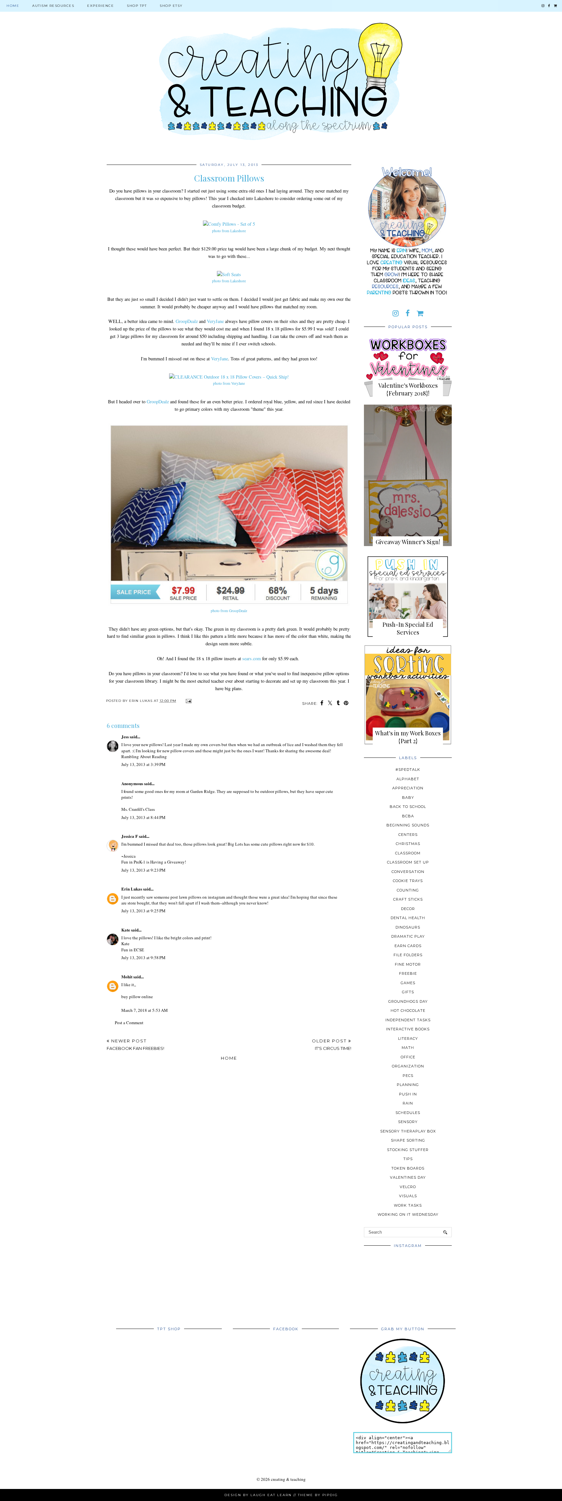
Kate (125, 930)
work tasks (408, 1205)
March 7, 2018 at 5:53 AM (144, 1010)
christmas (408, 843)
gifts (408, 992)
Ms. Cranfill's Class (138, 809)
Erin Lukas (131, 889)
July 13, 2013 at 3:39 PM (143, 764)
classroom (408, 853)
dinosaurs (407, 927)
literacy (408, 1038)
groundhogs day (408, 1001)
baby (408, 797)
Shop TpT (137, 6)
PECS (408, 1075)
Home (13, 6)
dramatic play (408, 936)
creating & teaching (288, 1479)
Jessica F (129, 836)
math (408, 1047)
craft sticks (408, 899)
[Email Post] (188, 701)
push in (408, 1094)
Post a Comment (129, 1022)
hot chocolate (408, 1010)
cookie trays (408, 880)
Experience (100, 6)
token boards (407, 1168)
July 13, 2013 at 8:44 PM (143, 817)
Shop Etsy (171, 6)
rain (408, 1103)
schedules (407, 1112)
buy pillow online (137, 996)
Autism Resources (53, 6)
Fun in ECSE (132, 950)
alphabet (407, 779)
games (408, 983)
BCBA (408, 816)
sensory (408, 1121)
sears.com (251, 658)
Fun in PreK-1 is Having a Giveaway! (153, 862)
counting (408, 890)
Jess (125, 736)
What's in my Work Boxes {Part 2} (408, 737)
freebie (408, 973)
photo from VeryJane (229, 383)
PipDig (330, 1495)
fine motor (408, 964)
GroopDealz (187, 321)
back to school (408, 806)
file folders (408, 955)
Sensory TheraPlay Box (408, 1131)
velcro (408, 1187)
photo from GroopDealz (229, 610)
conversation (408, 871)
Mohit (126, 976)
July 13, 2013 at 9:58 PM (143, 957)
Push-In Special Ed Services (407, 628)
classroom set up (408, 862)
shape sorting (408, 1140)
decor (408, 908)
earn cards (408, 946)
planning (408, 1084)
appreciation (407, 788)
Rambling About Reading (144, 756)
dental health (408, 918)
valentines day (408, 1177)
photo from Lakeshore (229, 230)
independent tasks (408, 1020)
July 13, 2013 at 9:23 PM (143, 870)
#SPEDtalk (407, 769)
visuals (408, 1196)
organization (408, 1066)
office (408, 1057)
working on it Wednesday (408, 1214)
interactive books (408, 1029)
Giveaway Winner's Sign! (408, 542)
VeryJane (215, 321)
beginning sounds (407, 825)
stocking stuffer (408, 1149)
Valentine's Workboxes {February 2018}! (408, 389)
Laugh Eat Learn (271, 1495)
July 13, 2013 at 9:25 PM (143, 911)
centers (408, 834)
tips (408, 1159)
